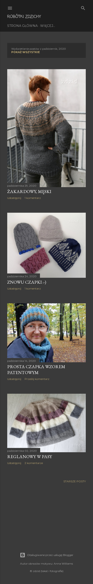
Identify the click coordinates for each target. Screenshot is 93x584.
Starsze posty (74, 481)
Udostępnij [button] (14, 198)
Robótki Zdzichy (24, 17)
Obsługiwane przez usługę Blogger (50, 555)
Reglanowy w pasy (29, 456)
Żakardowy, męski (29, 191)
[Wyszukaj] (83, 7)
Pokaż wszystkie (25, 52)
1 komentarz (33, 198)
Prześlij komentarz (37, 379)
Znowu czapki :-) (26, 282)
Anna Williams (63, 563)
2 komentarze (34, 463)
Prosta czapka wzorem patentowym (36, 369)
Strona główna (22, 26)
